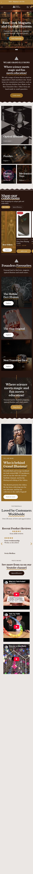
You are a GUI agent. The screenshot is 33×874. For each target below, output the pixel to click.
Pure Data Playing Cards (22, 242)
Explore (7, 250)
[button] (10, 497)
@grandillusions (16, 573)
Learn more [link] (7, 141)
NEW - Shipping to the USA (16, 1)
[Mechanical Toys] (24, 174)
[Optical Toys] (8, 174)
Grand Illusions (22, 239)
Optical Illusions (17, 207)
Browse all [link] (6, 180)
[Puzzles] (16, 154)
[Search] (27, 7)
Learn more (16, 95)
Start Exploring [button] (16, 38)
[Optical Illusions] (16, 125)
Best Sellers (6, 207)
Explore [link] (6, 160)
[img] (16, 531)
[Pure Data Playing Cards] (23, 224)
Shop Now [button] (16, 407)
